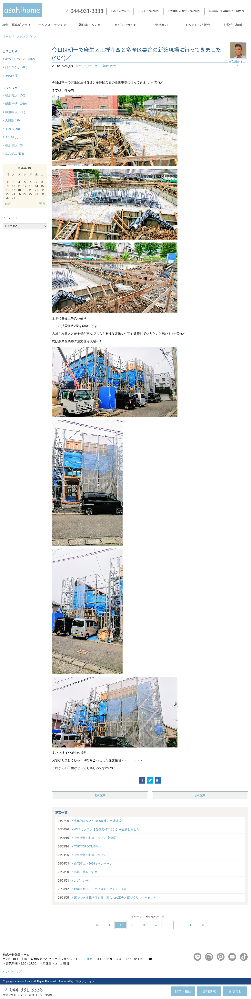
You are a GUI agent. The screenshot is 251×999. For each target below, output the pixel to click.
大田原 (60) (12, 120)
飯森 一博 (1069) (16, 103)
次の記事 (200, 795)
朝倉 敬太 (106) (15, 95)
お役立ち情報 (233, 24)
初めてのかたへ (120, 11)
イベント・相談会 (197, 24)
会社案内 (161, 24)
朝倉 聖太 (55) (14, 145)
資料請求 (209, 991)
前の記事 (100, 795)
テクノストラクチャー (53, 24)
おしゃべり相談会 (149, 11)
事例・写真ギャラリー (18, 24)
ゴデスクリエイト (84, 981)
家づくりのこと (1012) (20, 59)
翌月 (42, 203)
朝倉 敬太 (109, 66)
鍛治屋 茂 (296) (15, 112)
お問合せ (235, 991)
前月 (8, 203)
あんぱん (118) (14, 153)
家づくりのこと (86, 66)
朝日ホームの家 (90, 24)
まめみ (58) (12, 128)
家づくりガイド (125, 24)
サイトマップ (13, 971)
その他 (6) (11, 75)
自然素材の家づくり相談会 (184, 11)
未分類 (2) (11, 137)
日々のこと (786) (16, 67)
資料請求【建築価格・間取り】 (228, 11)
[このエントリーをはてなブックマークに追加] (158, 780)
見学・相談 (183, 991)
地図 (90, 959)
